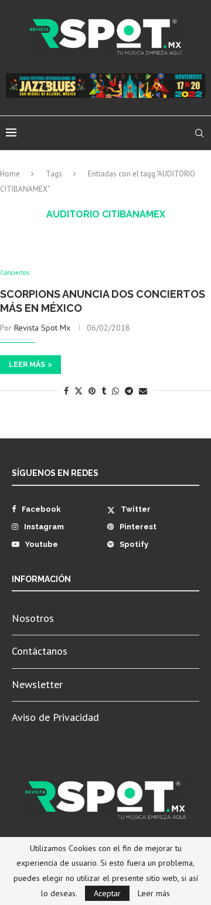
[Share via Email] (143, 391)
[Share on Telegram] (129, 391)
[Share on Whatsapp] (115, 391)
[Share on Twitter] (78, 391)
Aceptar (107, 893)
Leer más (27, 364)
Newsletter (37, 684)
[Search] (199, 133)
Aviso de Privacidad (55, 717)
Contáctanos (39, 651)
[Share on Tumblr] (103, 391)
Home (10, 174)
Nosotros (33, 618)
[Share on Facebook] (66, 391)
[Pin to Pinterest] (92, 391)
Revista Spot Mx (42, 327)
